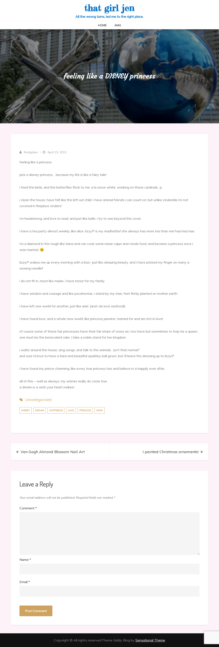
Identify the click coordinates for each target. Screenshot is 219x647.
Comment (28, 508)
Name (25, 559)
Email (24, 582)
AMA (117, 25)
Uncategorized (38, 399)
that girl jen (109, 7)
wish (99, 410)
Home (102, 25)
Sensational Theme (150, 640)
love (71, 410)
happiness (56, 410)
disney (25, 410)
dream (39, 410)
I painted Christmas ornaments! (170, 451)
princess (85, 410)
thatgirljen (31, 152)
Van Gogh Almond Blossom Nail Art (53, 451)
